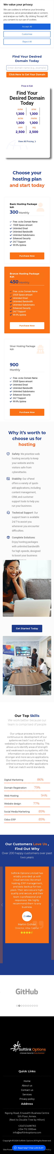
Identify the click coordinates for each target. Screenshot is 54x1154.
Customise (27, 34)
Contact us (27, 1090)
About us (27, 1085)
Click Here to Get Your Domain (27, 74)
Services (27, 1094)
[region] (27, 24)
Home (27, 1081)
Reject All (27, 41)
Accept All (27, 26)
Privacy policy (27, 1099)
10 (37, 1006)
